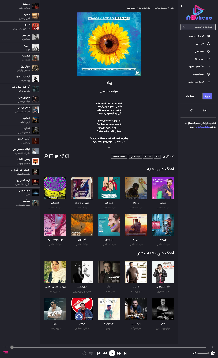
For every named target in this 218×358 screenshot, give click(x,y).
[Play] (112, 353)
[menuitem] (198, 36)
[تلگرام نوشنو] (191, 110)
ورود (207, 96)
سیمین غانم (55, 292)
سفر (163, 324)
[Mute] (194, 353)
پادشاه (136, 203)
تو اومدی (109, 240)
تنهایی (163, 203)
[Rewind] (105, 353)
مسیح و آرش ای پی (82, 292)
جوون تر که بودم (82, 203)
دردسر (82, 324)
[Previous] (98, 353)
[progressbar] (109, 347)
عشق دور (109, 203)
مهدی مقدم (136, 292)
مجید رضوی (55, 329)
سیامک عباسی (163, 208)
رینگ (109, 287)
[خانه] (199, 13)
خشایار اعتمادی (82, 329)
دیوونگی (55, 203)
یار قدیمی (136, 324)
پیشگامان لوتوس (202, 127)
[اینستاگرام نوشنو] (205, 110)
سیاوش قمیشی (163, 329)
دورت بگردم (109, 324)
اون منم (163, 240)
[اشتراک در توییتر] (56, 157)
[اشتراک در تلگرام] (62, 157)
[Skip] (125, 353)
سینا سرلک (136, 329)
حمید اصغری (109, 292)
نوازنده (136, 240)
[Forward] (119, 353)
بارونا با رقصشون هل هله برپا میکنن (50, 287)
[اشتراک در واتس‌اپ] (46, 157)
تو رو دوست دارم (55, 240)
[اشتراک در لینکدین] (51, 157)
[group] (109, 351)
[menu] (198, 95)
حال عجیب (82, 287)
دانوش (109, 329)
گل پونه (136, 287)
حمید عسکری (163, 292)
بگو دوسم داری (163, 287)
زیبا (54, 324)
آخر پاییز (82, 240)
